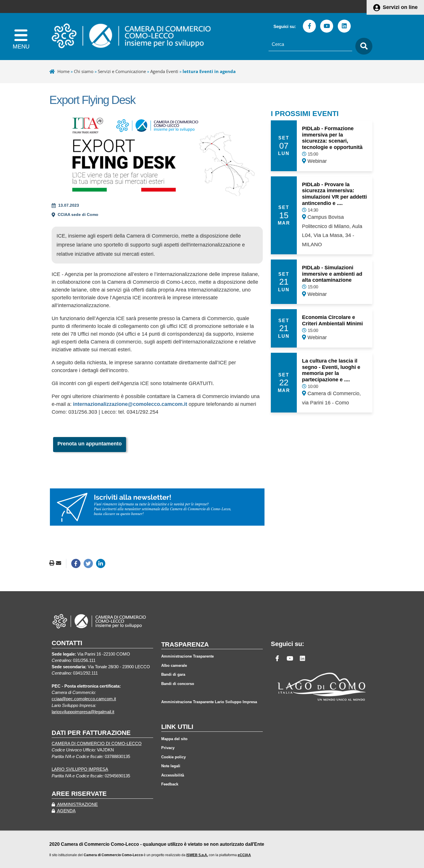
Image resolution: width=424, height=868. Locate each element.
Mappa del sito (174, 739)
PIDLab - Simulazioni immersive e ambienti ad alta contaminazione (332, 274)
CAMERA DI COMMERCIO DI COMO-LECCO (97, 743)
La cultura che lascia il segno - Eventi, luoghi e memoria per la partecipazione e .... (331, 370)
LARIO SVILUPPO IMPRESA (80, 769)
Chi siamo (83, 71)
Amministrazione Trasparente (187, 656)
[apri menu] (21, 36)
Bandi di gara (173, 674)
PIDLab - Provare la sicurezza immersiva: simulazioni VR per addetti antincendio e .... (334, 194)
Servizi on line (400, 7)
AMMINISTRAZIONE (77, 804)
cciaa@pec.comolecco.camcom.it (84, 699)
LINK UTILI (177, 726)
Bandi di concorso (177, 684)
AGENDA (66, 811)
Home (63, 71)
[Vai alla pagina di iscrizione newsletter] (157, 506)
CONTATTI (67, 643)
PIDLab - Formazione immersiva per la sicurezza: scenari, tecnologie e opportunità (332, 138)
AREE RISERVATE (79, 793)
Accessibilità (172, 775)
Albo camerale (174, 665)
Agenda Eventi (164, 71)
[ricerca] (362, 46)
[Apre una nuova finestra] (75, 563)
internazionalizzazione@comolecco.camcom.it (130, 404)
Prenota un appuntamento (89, 444)
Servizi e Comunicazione (122, 71)
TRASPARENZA (185, 644)
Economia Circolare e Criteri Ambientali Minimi (332, 320)
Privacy (168, 748)
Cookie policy (173, 757)
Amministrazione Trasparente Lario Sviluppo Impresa (209, 702)
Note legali (170, 766)
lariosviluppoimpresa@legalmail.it (83, 712)
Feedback (169, 784)
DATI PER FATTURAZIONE (91, 732)
